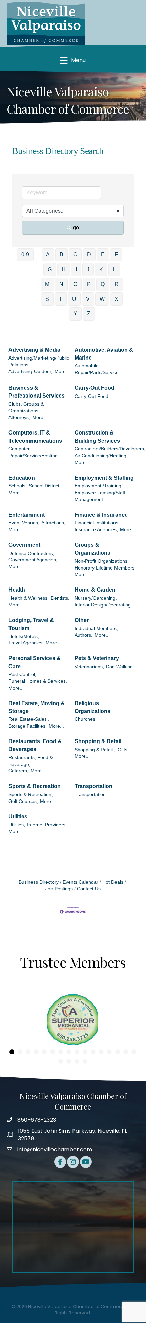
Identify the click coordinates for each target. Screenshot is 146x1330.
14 (117, 1051)
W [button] (102, 299)
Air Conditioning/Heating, (101, 455)
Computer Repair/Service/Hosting (33, 452)
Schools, (17, 485)
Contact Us (89, 888)
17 (60, 1061)
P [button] (89, 284)
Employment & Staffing (104, 478)
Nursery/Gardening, (96, 598)
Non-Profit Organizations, (102, 561)
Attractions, (53, 522)
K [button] (101, 269)
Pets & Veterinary (97, 658)
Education (21, 478)
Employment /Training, (99, 485)
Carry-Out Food (94, 388)
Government (24, 545)
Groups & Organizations (92, 549)
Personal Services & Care (34, 662)
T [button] (60, 299)
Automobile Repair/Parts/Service (97, 369)
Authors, (83, 635)
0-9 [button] (25, 254)
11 (93, 1051)
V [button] (88, 299)
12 (101, 1051)
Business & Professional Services (36, 392)
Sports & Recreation (34, 786)
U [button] (74, 299)
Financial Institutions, (97, 522)
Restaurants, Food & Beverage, (30, 761)
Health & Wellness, (28, 598)
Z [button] (88, 313)
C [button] (75, 254)
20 (85, 1061)
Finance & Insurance (101, 515)
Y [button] (75, 313)
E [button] (103, 254)
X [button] (116, 299)
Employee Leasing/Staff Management (100, 496)
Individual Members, (96, 628)
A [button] (48, 254)
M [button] (47, 284)
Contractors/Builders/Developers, (110, 448)
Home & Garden (95, 590)
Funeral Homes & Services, (37, 681)
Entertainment (26, 515)
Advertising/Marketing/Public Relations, (38, 361)
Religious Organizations (92, 707)
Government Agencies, (32, 559)
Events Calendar (80, 882)
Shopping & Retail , (95, 749)
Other (82, 620)
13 (109, 1051)
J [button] (88, 269)
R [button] (116, 284)
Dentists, (60, 598)
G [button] (50, 269)
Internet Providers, (47, 824)
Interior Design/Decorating (103, 605)
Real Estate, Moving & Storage (36, 707)
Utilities (17, 817)
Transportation (93, 786)
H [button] (64, 269)
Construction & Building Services (97, 436)
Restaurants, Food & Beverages (35, 745)
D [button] (89, 254)
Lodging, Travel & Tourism (31, 624)
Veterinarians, (89, 666)
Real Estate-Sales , (28, 719)
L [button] (114, 269)
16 (133, 1051)
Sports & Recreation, (30, 794)
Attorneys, (19, 417)
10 (85, 1051)
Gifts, (123, 749)
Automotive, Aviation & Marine (104, 354)
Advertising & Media (34, 350)
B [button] (61, 254)
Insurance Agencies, (96, 529)
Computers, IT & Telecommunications (35, 436)
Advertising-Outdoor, (30, 371)
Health (16, 590)
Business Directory (39, 882)
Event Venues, (23, 522)
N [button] (61, 284)
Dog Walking (119, 666)
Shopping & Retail (98, 741)
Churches (85, 719)
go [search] (76, 227)
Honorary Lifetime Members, (105, 568)
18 (68, 1061)
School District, (45, 485)
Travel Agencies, (26, 642)
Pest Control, (22, 674)
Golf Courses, (23, 801)
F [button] (116, 254)
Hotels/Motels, (23, 636)
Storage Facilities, (27, 726)
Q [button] (103, 284)
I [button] (76, 269)
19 (77, 1061)
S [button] (47, 299)
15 (125, 1051)
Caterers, (18, 770)
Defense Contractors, (31, 553)
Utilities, (16, 824)
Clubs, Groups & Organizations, (26, 407)
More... (62, 371)
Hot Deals (112, 882)
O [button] (75, 284)
